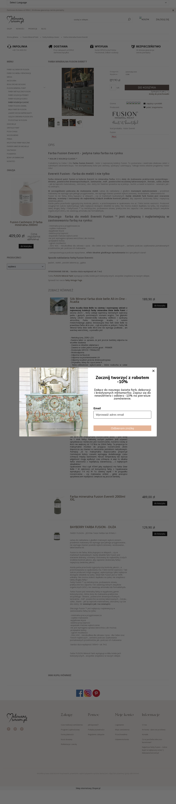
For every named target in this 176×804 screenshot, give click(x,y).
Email (97, 408)
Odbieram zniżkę (122, 428)
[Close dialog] (153, 371)
